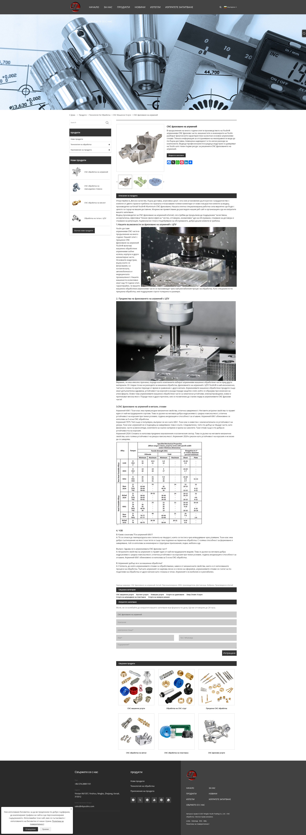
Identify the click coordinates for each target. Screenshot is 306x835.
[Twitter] (140, 800)
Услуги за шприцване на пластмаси (131, 597)
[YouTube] (154, 800)
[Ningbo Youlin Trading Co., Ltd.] (75, 7)
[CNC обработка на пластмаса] (176, 731)
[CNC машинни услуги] (136, 686)
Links (188, 821)
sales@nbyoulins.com (84, 806)
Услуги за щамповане (175, 594)
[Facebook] (133, 800)
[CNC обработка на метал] (136, 731)
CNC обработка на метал (136, 753)
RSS (200, 821)
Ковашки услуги (157, 594)
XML (205, 821)
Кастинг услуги (142, 594)
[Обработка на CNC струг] (176, 686)
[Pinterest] (161, 800)
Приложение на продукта (81, 150)
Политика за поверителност (197, 824)
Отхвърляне (30, 829)
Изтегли (190, 799)
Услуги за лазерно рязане (159, 597)
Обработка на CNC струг (176, 708)
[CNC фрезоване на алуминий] (125, 182)
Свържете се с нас (195, 805)
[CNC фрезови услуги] (217, 731)
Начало (190, 788)
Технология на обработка (99, 115)
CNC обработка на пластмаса (176, 753)
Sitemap (194, 821)
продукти (83, 115)
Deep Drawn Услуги (194, 594)
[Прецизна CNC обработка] (217, 686)
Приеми (45, 829)
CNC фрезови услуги (216, 753)
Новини (213, 793)
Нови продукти (77, 139)
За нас (212, 788)
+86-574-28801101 (83, 784)
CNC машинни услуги (122, 115)
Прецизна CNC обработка (216, 708)
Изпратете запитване (176, 155)
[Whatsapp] (168, 800)
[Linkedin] (147, 800)
